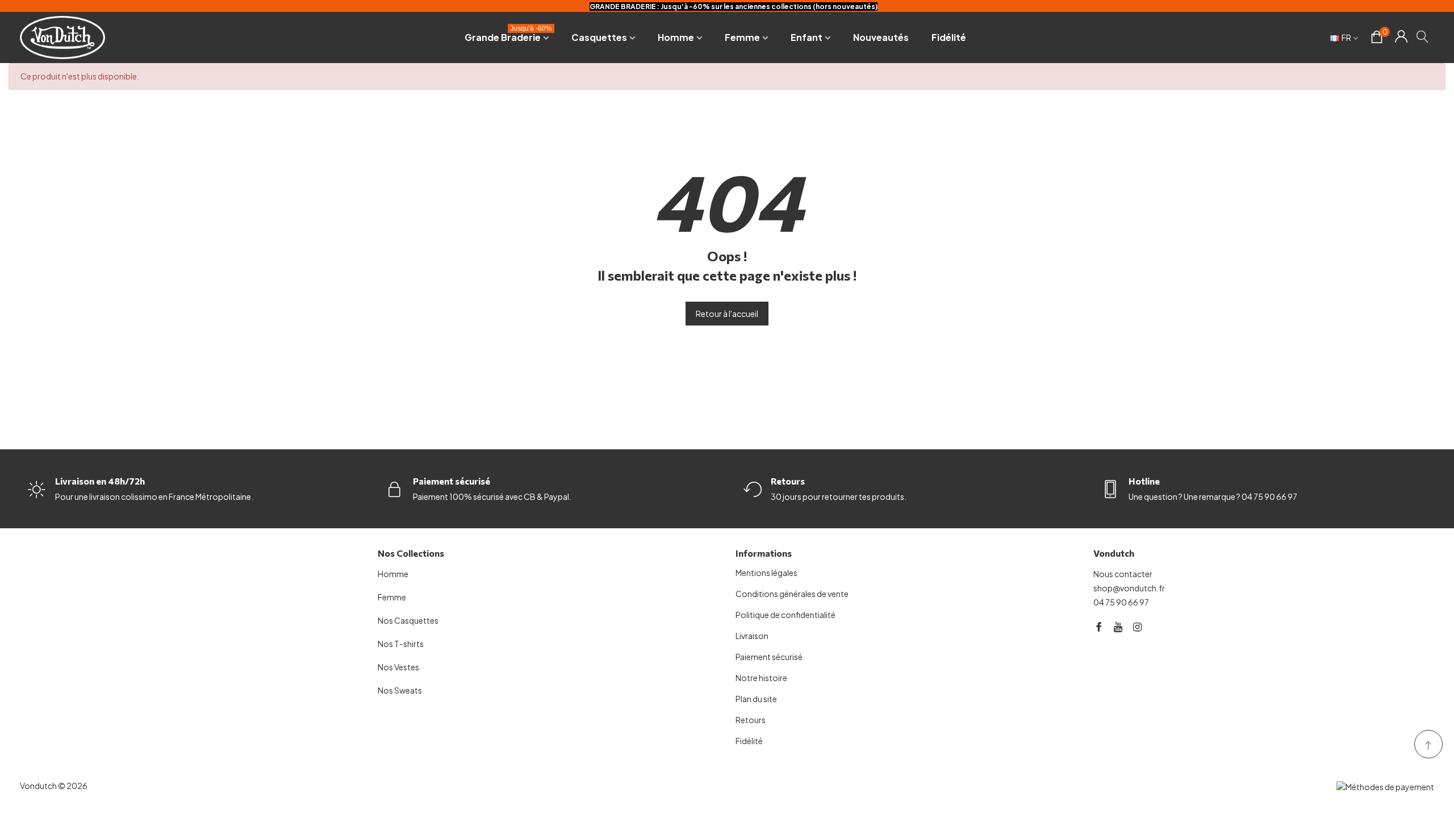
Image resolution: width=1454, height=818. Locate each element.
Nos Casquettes (408, 620)
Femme (742, 37)
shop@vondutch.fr (1129, 588)
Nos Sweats (400, 690)
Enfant (806, 37)
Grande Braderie (508, 35)
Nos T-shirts (401, 643)
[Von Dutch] (62, 37)
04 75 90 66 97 (1121, 602)
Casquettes (599, 37)
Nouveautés (881, 37)
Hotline (1144, 480)
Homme (676, 37)
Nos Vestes (398, 667)
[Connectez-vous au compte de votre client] (1401, 37)
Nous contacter (1122, 574)
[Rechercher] (1423, 36)
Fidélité (948, 37)
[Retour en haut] (1428, 744)
